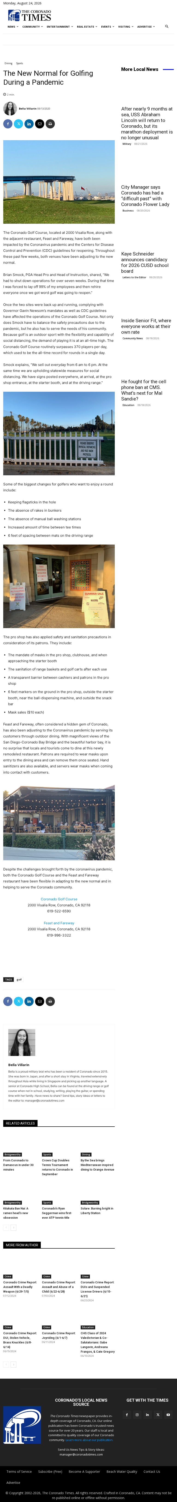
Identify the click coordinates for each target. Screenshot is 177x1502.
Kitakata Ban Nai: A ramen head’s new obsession (15, 1213)
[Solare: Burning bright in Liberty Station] (98, 1193)
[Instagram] (137, 1415)
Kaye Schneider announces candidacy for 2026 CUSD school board (145, 262)
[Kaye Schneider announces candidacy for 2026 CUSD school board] (147, 235)
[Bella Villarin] (10, 109)
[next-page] (13, 1228)
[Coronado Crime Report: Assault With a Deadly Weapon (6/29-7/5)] (20, 1267)
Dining (8, 63)
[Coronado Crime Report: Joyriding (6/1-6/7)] (59, 1318)
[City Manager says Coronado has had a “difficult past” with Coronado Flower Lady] (147, 168)
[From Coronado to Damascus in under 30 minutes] (20, 1145)
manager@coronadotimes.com (81, 1454)
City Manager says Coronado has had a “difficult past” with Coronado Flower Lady (145, 195)
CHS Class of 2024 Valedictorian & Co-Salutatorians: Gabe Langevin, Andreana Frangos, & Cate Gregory (98, 1342)
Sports (19, 63)
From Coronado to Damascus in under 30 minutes (18, 1165)
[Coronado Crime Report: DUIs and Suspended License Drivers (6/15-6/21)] (98, 1267)
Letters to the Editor (134, 277)
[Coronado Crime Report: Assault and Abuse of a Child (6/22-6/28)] (59, 1267)
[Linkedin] (29, 123)
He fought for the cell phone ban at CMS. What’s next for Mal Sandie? (143, 390)
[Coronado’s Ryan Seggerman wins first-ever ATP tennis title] (59, 1193)
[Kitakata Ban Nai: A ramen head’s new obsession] (20, 1193)
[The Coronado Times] (29, 15)
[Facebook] (7, 123)
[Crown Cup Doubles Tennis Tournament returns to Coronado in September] (59, 1145)
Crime (8, 1276)
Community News (133, 338)
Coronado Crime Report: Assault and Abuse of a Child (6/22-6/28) (59, 1287)
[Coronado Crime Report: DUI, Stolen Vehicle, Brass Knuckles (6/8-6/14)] (20, 1318)
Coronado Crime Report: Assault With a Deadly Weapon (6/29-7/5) (20, 1287)
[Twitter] (18, 123)
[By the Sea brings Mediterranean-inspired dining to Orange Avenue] (98, 1145)
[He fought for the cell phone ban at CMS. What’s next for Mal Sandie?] (147, 363)
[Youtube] (168, 1415)
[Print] (50, 123)
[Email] (39, 123)
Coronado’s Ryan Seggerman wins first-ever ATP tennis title (57, 1213)
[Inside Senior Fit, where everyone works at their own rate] (147, 302)
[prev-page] (6, 1228)
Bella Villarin (28, 108)
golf (19, 979)
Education (88, 1327)
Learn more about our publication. (89, 1440)
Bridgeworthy (13, 1154)
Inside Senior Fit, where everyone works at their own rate (146, 326)
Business (128, 210)
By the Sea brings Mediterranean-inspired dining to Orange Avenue (97, 1165)
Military (127, 143)
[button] (167, 27)
